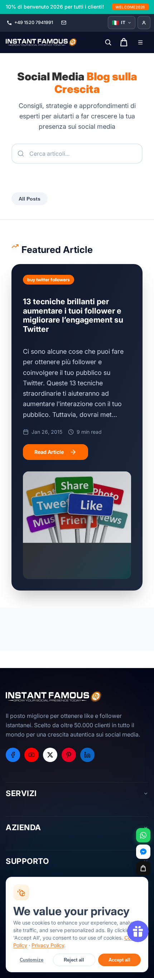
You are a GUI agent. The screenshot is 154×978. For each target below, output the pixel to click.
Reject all (74, 960)
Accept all (119, 960)
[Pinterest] (69, 755)
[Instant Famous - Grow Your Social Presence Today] (41, 42)
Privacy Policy (48, 945)
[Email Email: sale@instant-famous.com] (63, 22)
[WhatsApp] (143, 835)
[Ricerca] (108, 42)
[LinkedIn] (87, 755)
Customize (31, 960)
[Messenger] (143, 852)
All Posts (29, 199)
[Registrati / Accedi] (144, 22)
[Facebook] (13, 755)
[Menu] (140, 42)
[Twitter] (50, 755)
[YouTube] (31, 755)
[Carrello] (143, 868)
